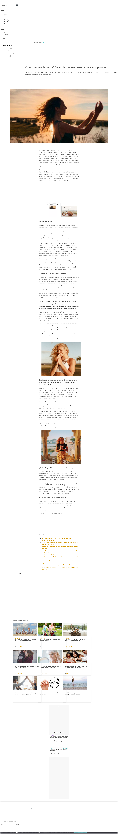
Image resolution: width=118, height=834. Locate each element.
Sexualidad (7, 24)
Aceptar (76, 832)
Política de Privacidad (9, 36)
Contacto (6, 34)
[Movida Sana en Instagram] (5, 45)
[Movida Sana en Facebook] (3, 45)
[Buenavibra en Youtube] (9, 45)
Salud (6, 22)
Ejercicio (6, 16)
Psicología (7, 20)
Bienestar (7, 14)
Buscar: (2, 824)
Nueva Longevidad (44, 665)
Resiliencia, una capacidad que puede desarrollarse (56, 565)
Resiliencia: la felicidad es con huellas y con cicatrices (57, 554)
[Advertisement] (73, 83)
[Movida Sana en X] (7, 45)
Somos (5, 32)
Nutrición (7, 18)
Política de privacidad (32, 808)
